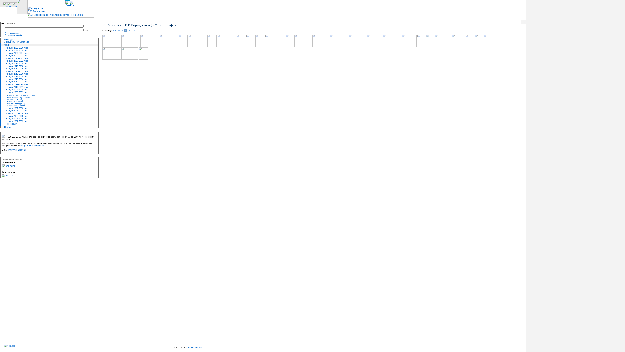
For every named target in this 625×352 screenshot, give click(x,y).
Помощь (8, 127)
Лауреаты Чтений (14, 99)
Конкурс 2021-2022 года (17, 58)
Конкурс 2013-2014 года (17, 79)
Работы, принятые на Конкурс (19, 97)
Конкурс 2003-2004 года (17, 118)
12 (122, 30)
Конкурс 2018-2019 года (17, 66)
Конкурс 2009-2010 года (17, 89)
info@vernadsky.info (17, 150)
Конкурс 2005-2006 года (17, 113)
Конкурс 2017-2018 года (17, 69)
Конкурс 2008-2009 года (17, 92)
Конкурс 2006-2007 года (17, 111)
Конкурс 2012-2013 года (17, 82)
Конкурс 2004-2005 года (17, 116)
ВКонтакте (10, 166)
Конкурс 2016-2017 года (17, 71)
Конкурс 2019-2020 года (17, 63)
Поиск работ (11, 124)
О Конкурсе (9, 39)
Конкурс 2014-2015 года (17, 76)
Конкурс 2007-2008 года (17, 108)
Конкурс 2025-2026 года (17, 48)
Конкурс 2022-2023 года (17, 56)
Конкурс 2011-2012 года (17, 84)
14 (128, 30)
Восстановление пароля (15, 33)
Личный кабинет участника (16, 42)
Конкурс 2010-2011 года (17, 87)
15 (131, 30)
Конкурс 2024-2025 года (17, 50)
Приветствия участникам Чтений (21, 95)
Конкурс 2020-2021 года (17, 61)
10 (116, 30)
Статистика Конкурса (16, 103)
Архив (6, 45)
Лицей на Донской (194, 348)
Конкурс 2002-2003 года (17, 121)
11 (119, 30)
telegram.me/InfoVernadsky (32, 146)
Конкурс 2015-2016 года (17, 74)
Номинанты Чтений (15, 101)
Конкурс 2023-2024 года (17, 53)
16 (134, 30)
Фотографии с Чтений (16, 105)
